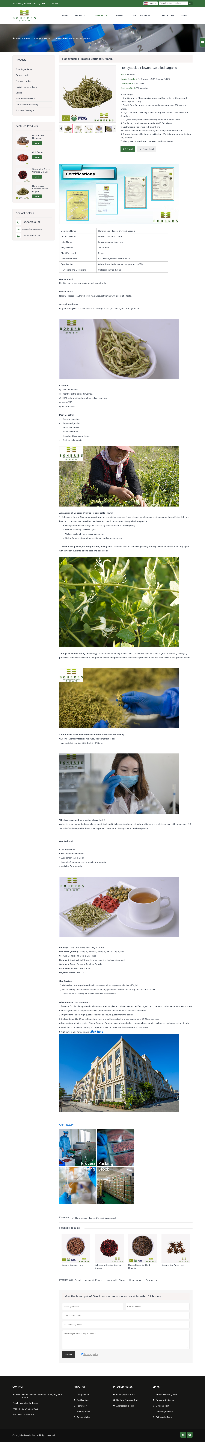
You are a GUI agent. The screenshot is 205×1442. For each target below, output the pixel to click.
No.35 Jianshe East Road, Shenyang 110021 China (43, 1396)
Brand (124, 74)
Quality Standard (129, 79)
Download (147, 149)
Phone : (16, 1409)
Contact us (167, 15)
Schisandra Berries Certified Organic (41, 170)
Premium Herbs (23, 81)
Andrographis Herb (125, 1406)
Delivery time (127, 83)
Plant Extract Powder (25, 98)
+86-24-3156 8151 (51, 3)
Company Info (83, 1394)
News (184, 15)
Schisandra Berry (164, 1417)
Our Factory (66, 1124)
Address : (16, 1394)
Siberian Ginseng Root (166, 1394)
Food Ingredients (24, 69)
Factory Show (83, 1411)
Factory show (141, 15)
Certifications (83, 1400)
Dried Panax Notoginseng (38, 136)
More (37, 143)
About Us (80, 15)
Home (65, 15)
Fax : (14, 1414)
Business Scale (128, 88)
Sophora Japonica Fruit (127, 1400)
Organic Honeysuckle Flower (88, 1280)
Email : (15, 1403)
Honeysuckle (135, 1280)
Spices (19, 93)
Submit (68, 1354)
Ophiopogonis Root (125, 1394)
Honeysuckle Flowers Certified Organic (40, 189)
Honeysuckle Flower (115, 1280)
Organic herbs (152, 1280)
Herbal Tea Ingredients (26, 87)
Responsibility (83, 1417)
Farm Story (82, 1406)
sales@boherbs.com (26, 3)
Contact (17, 1386)
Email (128, 148)
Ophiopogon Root (164, 1411)
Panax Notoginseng (165, 1400)
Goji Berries (37, 152)
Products (101, 15)
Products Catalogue (25, 110)
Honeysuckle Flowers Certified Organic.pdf (94, 1218)
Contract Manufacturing (27, 104)
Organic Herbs (43, 38)
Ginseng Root (162, 1406)
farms (119, 15)
